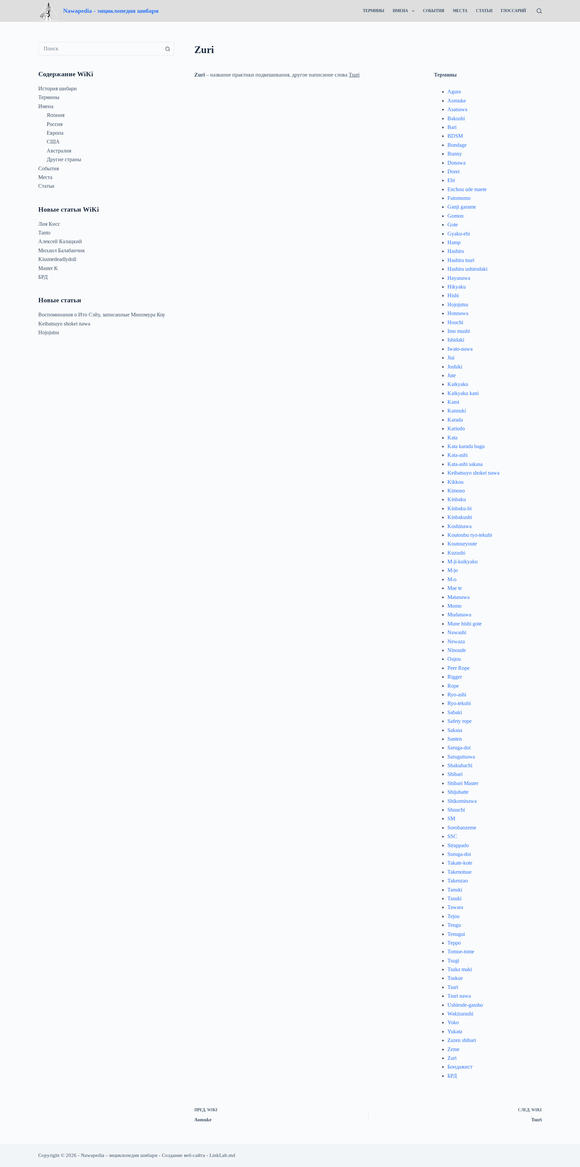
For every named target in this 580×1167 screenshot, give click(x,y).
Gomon (455, 216)
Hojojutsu (457, 304)
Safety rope (459, 721)
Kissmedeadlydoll (57, 259)
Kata (452, 437)
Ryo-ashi (456, 694)
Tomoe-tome (460, 951)
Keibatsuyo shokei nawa (473, 473)
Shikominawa (462, 801)
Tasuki (454, 898)
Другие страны (64, 159)
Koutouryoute (462, 544)
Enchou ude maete (467, 189)
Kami (453, 402)
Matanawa (458, 597)
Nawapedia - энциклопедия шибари (110, 10)
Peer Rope (458, 668)
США (53, 141)
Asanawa (457, 109)
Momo (454, 606)
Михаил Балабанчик (61, 250)
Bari (451, 127)
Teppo (454, 943)
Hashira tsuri (460, 260)
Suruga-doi (459, 854)
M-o (451, 579)
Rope (453, 686)
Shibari (455, 774)
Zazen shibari (461, 1040)
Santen (454, 739)
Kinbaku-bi (459, 508)
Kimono (456, 490)
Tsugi (453, 960)
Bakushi (456, 118)
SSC (452, 836)
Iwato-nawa (460, 349)
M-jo (452, 570)
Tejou (453, 916)
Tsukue (455, 978)
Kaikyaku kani (463, 393)
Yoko (453, 1022)
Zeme (453, 1049)
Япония (55, 115)
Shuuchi (456, 810)
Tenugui (456, 934)
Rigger (454, 677)
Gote (452, 224)
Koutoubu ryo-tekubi (469, 535)
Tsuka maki (459, 969)
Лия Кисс (49, 224)
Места (460, 10)
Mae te (454, 588)
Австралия (59, 151)
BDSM (455, 136)
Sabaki (454, 712)
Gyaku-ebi (458, 233)
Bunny (454, 154)
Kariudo (456, 428)
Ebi (451, 180)
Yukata (454, 1031)
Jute (451, 375)
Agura (454, 91)
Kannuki (456, 411)
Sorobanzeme (461, 827)
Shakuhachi (459, 765)
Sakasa (454, 730)
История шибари (57, 88)
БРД (452, 1076)
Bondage (457, 145)
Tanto (44, 232)
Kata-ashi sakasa (465, 464)
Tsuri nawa (459, 996)
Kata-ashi (457, 455)
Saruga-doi (459, 747)
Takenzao (457, 880)
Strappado (458, 845)
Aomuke (456, 100)
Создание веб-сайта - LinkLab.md (198, 1155)
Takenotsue (459, 872)
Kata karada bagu (466, 446)
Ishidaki (455, 340)
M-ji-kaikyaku (462, 561)
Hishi (453, 295)
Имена (400, 10)
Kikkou (455, 482)
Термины (373, 10)
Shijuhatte (458, 792)
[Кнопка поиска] (167, 48)
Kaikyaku (457, 384)
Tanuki (454, 890)
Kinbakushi (459, 517)
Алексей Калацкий (60, 241)
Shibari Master (462, 783)
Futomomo (459, 198)
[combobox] (100, 48)
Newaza (456, 641)
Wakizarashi (460, 1014)
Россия (54, 124)
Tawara (455, 907)
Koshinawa (459, 526)
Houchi (455, 322)
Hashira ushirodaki (467, 269)
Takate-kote (459, 863)
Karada (455, 420)
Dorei (453, 171)
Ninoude (456, 650)
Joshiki (454, 367)
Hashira (455, 251)
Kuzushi (456, 553)
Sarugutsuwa (461, 757)
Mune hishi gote (464, 623)
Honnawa (457, 313)
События (433, 10)
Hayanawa (458, 278)
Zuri (451, 1058)
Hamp (454, 242)
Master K (48, 268)
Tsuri (354, 75)
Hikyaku (456, 287)
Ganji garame (461, 207)
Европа (55, 133)
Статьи (484, 10)
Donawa (456, 163)
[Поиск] (539, 10)
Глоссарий (513, 10)
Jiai (450, 357)
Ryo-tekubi (459, 703)
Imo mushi (458, 331)
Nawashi (456, 632)
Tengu (454, 925)
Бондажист (460, 1067)
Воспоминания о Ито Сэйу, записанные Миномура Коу (101, 314)
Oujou (454, 659)
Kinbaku (456, 499)
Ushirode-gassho (465, 1005)
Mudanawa (459, 614)
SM (451, 818)
